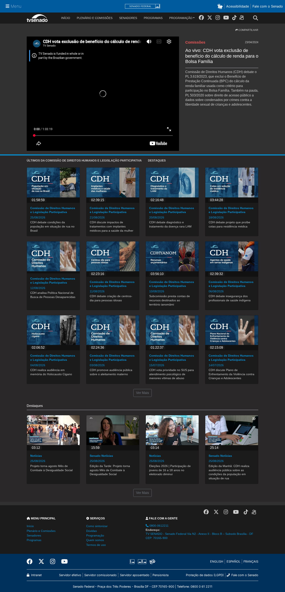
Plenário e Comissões (94, 18)
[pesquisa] (257, 18)
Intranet (36, 575)
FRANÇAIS (250, 561)
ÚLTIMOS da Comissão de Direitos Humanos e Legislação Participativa (84, 160)
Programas (153, 18)
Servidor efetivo (70, 575)
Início (30, 526)
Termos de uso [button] (96, 545)
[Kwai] (242, 18)
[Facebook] (201, 17)
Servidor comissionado (100, 575)
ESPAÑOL (233, 561)
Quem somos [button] (95, 540)
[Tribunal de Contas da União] (151, 561)
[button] (220, 6)
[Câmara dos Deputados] (133, 561)
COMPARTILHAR (248, 30)
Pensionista (161, 575)
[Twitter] (209, 17)
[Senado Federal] (142, 6)
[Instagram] (218, 17)
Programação (180, 18)
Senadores (128, 18)
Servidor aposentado (134, 575)
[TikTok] (234, 17)
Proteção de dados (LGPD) (205, 575)
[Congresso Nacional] (142, 561)
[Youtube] (226, 17)
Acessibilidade (237, 6)
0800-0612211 (159, 525)
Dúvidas (91, 531)
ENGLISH (216, 561)
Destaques (157, 160)
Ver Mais (142, 393)
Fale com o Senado (267, 6)
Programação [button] (95, 535)
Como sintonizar (97, 526)
